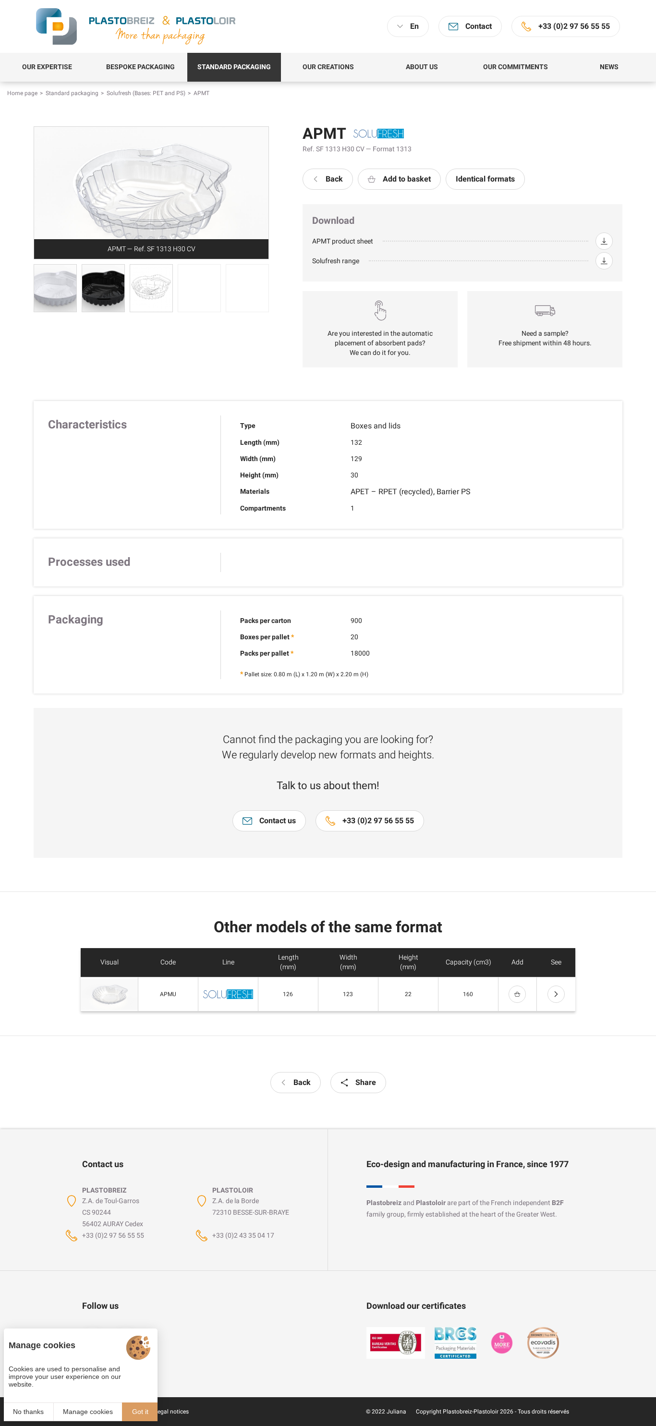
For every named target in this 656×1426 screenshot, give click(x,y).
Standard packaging (72, 93)
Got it (140, 1411)
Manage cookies (88, 1411)
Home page (22, 93)
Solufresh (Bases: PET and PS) (146, 93)
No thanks (28, 1411)
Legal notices (172, 1411)
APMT (201, 93)
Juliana (396, 1411)
